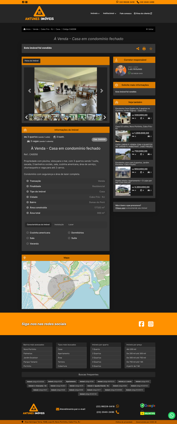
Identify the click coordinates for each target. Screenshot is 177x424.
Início (28, 29)
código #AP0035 (106, 381)
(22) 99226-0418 (126, 2)
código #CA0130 (88, 394)
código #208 (76, 390)
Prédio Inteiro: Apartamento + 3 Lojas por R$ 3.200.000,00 (133, 181)
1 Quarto (96, 349)
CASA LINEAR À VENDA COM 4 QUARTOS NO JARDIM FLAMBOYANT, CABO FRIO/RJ (134, 145)
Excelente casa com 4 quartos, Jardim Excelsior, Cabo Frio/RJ (132, 163)
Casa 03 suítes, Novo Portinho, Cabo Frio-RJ (133, 127)
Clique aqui (120, 208)
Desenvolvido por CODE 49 (146, 422)
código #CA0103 (139, 386)
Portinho (27, 366)
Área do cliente (143, 13)
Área (60, 358)
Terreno (61, 362)
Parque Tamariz (30, 362)
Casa (58, 29)
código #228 (55, 381)
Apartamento (63, 353)
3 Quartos (96, 358)
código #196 (87, 381)
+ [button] (25, 264)
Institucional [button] (108, 13)
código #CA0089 (113, 390)
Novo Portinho (30, 349)
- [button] (25, 267)
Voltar (151, 29)
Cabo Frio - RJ (47, 29)
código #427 (40, 390)
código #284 (120, 386)
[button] (30, 91)
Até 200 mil (131, 349)
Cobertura (62, 366)
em (37, 386)
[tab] (31, 61)
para (125, 381)
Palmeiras (28, 353)
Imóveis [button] (94, 13)
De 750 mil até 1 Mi (135, 362)
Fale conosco (125, 13)
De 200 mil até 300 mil (136, 353)
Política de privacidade (124, 422)
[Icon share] (23, 2)
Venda (35, 29)
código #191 (142, 381)
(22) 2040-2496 (147, 2)
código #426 (58, 390)
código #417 (94, 390)
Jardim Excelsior (31, 358)
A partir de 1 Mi (133, 366)
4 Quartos (96, 362)
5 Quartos (96, 366)
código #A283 (58, 386)
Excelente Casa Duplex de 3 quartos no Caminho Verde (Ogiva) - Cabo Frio (132, 109)
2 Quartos (96, 353)
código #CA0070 (134, 390)
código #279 (76, 386)
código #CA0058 (35, 382)
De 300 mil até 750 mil (136, 358)
